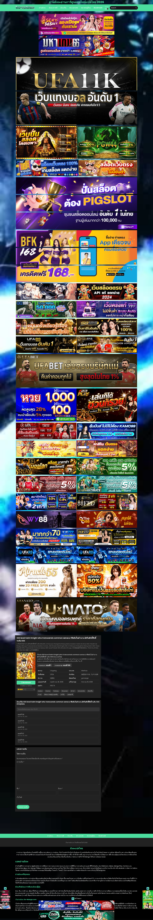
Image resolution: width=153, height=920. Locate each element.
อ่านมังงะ (50, 836)
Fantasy (56, 691)
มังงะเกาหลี (60, 836)
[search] (136, 8)
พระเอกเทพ (81, 691)
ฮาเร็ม (62, 695)
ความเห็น (20, 762)
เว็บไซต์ (19, 797)
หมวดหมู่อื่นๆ (91, 836)
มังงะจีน (90, 691)
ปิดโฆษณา (77, 898)
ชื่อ (18, 788)
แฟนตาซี (70, 695)
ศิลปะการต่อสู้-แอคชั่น (51, 695)
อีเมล (60, 788)
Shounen (65, 691)
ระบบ (39, 695)
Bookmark (102, 836)
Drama (48, 691)
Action (40, 691)
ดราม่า (73, 691)
